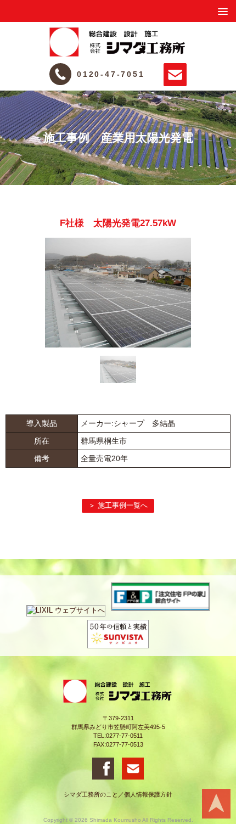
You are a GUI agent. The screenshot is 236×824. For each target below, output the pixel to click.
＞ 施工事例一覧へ (118, 505)
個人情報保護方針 (148, 794)
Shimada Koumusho (115, 820)
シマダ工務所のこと (91, 794)
